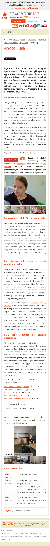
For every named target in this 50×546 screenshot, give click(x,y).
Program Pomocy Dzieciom (19, 510)
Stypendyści (23, 43)
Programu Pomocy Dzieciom (15, 249)
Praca (41, 533)
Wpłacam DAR (18, 21)
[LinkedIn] (38, 26)
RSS (10, 539)
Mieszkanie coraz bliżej (13, 392)
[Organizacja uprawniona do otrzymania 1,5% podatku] (15, 26)
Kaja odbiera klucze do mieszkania (17, 398)
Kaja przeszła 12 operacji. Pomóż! (16, 386)
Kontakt (25, 533)
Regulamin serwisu (39, 536)
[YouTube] (31, 26)
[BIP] (46, 26)
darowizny (21, 164)
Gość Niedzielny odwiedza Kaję (16, 389)
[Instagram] (28, 26)
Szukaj (27, 21)
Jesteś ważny (35, 153)
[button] (44, 178)
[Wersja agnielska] (42, 26)
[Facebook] (24, 26)
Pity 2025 (4, 539)
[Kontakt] (20, 26)
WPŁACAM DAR (11, 159)
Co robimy (32, 40)
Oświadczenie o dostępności (21, 536)
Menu (9, 32)
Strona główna (19, 40)
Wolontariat (5, 536)
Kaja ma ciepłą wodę (11, 395)
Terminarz (33, 533)
